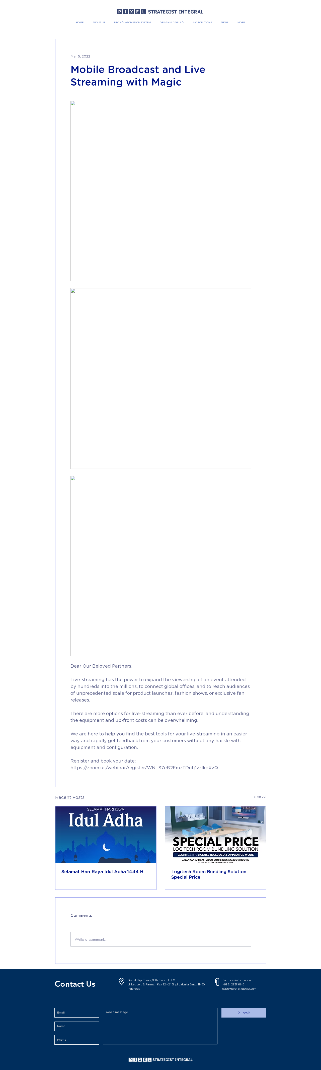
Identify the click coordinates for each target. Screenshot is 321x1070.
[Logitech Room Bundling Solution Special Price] (215, 834)
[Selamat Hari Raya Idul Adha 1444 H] (105, 834)
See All (260, 797)
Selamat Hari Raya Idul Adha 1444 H (102, 872)
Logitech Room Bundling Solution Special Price (208, 875)
